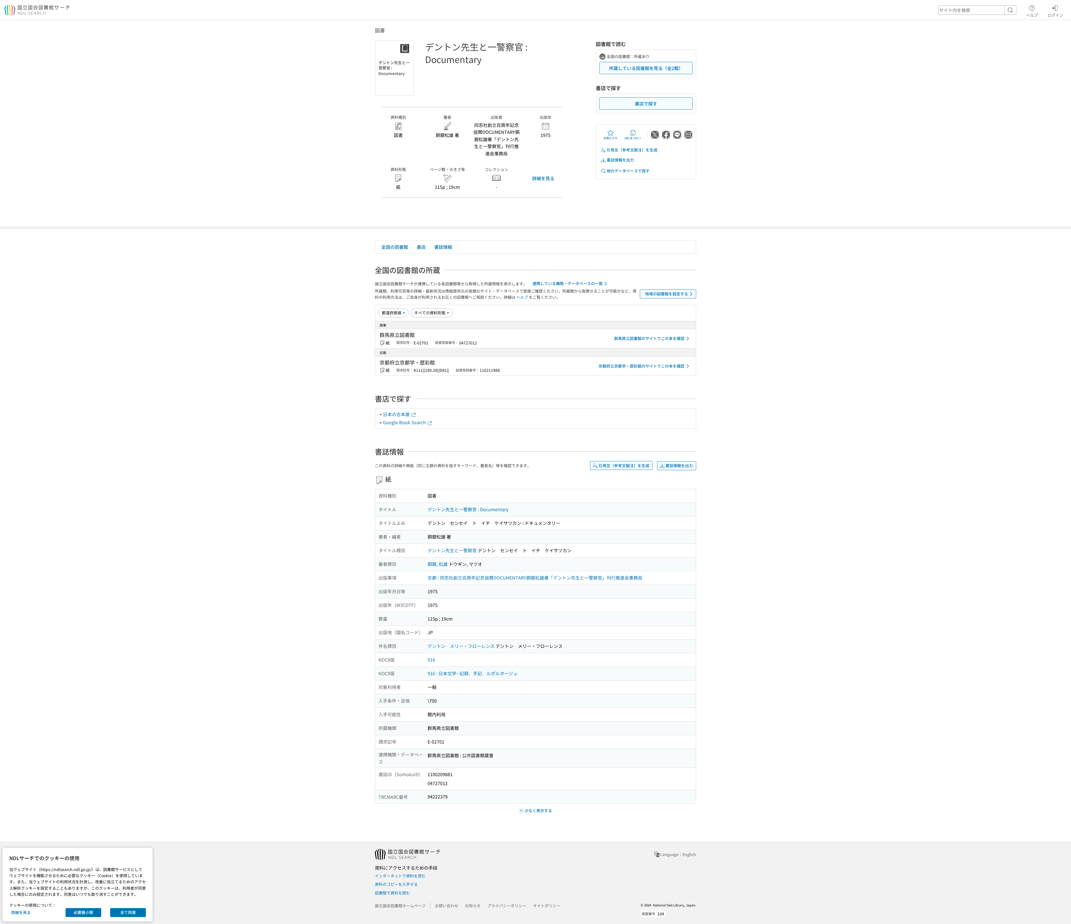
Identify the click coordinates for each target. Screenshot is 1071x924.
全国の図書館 (394, 246)
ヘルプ (1032, 15)
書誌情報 (443, 246)
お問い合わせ (446, 905)
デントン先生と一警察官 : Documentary (468, 509)
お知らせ (473, 905)
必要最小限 (83, 912)
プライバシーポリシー (506, 905)
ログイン (1055, 15)
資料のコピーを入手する (396, 884)
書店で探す (646, 103)
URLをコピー (632, 138)
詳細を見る (543, 178)
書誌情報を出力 (620, 160)
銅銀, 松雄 (438, 564)
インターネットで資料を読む (400, 876)
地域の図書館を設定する (666, 293)
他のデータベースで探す (628, 170)
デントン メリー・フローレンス (461, 646)
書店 (421, 246)
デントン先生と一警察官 (452, 550)
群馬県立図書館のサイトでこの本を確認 (649, 338)
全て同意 (128, 912)
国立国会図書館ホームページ (400, 905)
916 (431, 659)
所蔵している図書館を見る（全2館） (646, 68)
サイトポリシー (546, 905)
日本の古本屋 (397, 414)
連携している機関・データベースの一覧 (567, 283)
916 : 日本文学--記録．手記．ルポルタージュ (473, 673)
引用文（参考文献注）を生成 (632, 150)
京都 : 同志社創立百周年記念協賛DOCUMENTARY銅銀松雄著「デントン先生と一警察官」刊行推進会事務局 (535, 577)
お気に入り (610, 138)
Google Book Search (405, 422)
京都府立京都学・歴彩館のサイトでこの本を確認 (641, 366)
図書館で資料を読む (392, 893)
